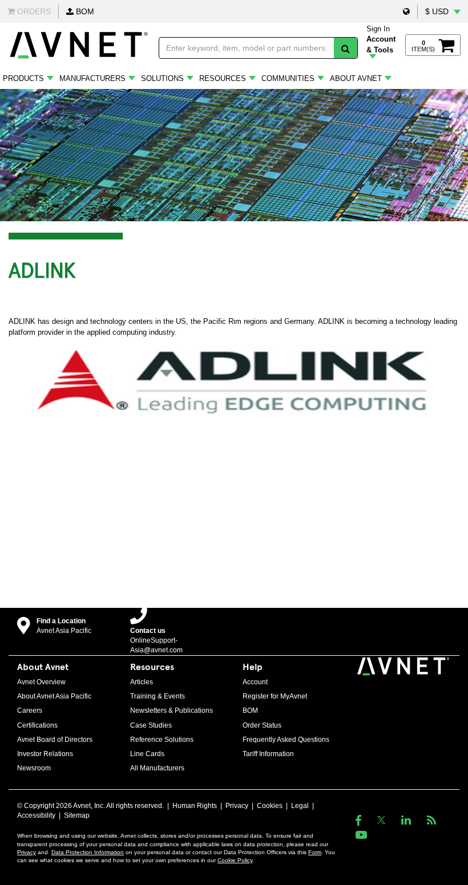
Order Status (262, 725)
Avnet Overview (41, 682)
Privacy (236, 806)
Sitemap (77, 815)
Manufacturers (92, 78)
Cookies (270, 806)
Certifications (37, 725)
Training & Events (157, 696)
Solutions (162, 78)
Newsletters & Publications (171, 711)
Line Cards (147, 754)
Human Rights (194, 806)
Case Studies (151, 725)
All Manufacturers (157, 768)
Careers (29, 711)
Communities (287, 78)
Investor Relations (45, 754)
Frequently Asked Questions (286, 740)
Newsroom (34, 768)
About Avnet (356, 78)
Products (23, 78)
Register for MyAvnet (275, 696)
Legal (300, 806)
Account (255, 682)
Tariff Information (268, 754)
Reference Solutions (161, 740)
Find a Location (61, 621)
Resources (222, 78)
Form (314, 852)
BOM (84, 11)
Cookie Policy (234, 860)
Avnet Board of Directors (54, 740)
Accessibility (36, 815)
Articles (141, 682)
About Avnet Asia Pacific (54, 696)
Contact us (148, 631)
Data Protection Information (87, 852)
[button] (406, 11)
